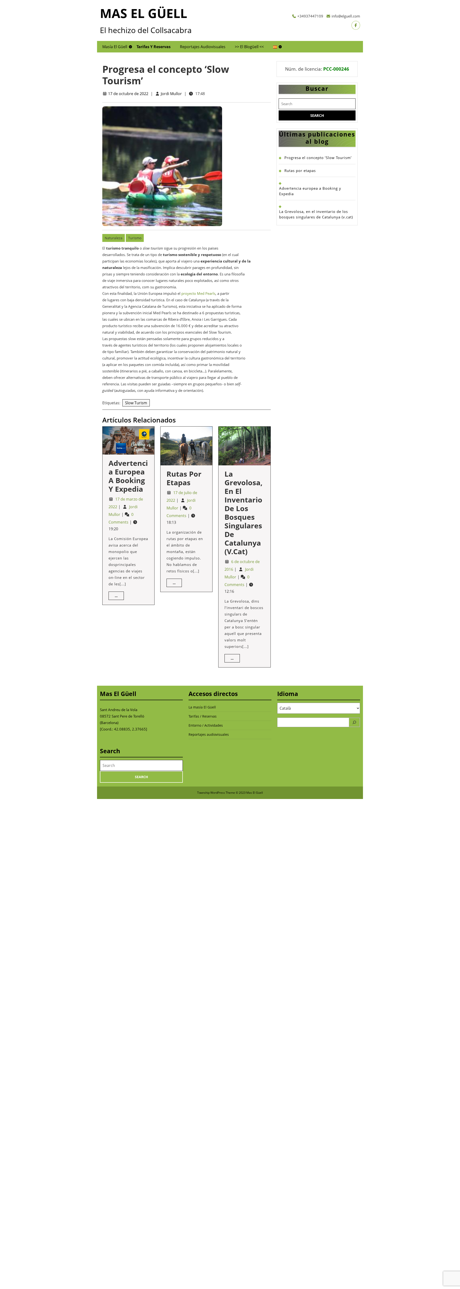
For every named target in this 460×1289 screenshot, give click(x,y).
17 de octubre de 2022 (128, 93)
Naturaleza (113, 238)
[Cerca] (354, 722)
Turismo (134, 238)
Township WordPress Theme (216, 793)
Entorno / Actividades (206, 725)
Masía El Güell (114, 46)
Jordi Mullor (171, 93)
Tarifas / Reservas (203, 716)
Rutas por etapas (184, 478)
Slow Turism (136, 402)
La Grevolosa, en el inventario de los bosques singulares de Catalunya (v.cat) (243, 512)
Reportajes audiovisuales (202, 46)
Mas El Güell (143, 13)
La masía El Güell (202, 707)
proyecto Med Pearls (198, 293)
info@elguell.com (346, 16)
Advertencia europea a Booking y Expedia (128, 476)
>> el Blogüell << (249, 46)
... (117, 595)
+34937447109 (310, 16)
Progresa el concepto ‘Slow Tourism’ (318, 157)
